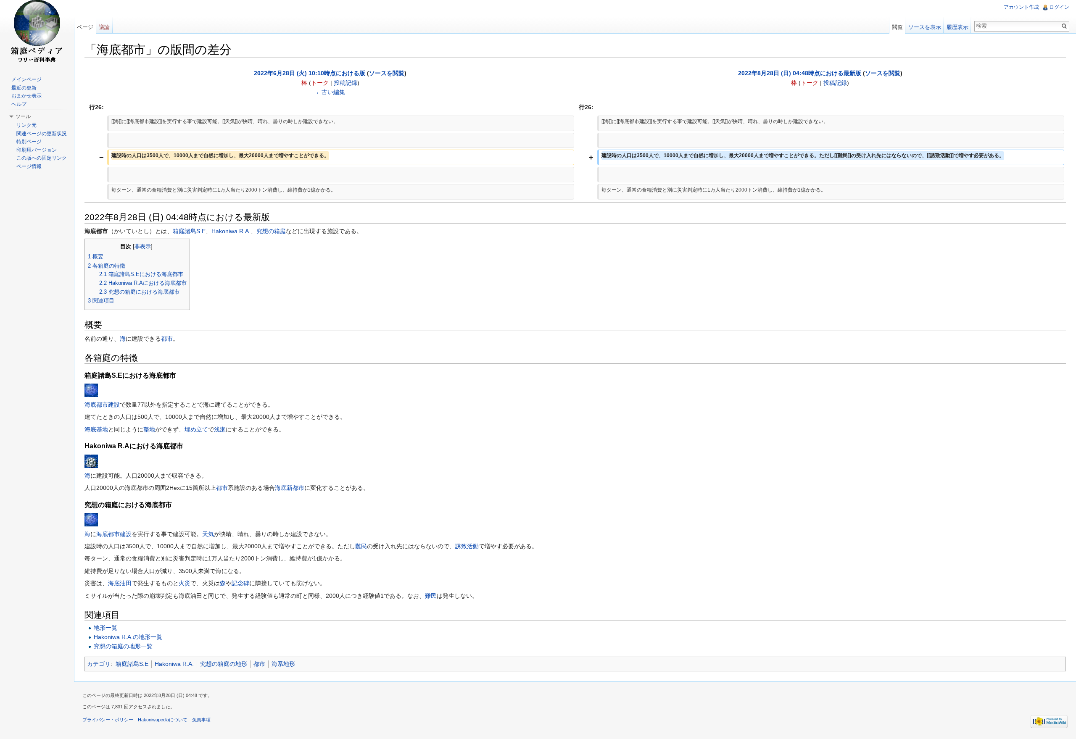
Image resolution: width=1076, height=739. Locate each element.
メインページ (26, 79)
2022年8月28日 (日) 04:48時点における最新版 (799, 73)
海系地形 (283, 663)
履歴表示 (957, 27)
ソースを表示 (924, 27)
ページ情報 (29, 166)
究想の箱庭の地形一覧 (123, 646)
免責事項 (201, 719)
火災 (184, 583)
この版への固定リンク (41, 158)
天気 (208, 534)
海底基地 (96, 429)
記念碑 (240, 583)
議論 (104, 27)
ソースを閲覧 (386, 73)
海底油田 (120, 583)
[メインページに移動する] (37, 33)
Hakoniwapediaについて (162, 719)
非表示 (142, 247)
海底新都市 (289, 487)
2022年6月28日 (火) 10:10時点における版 (309, 73)
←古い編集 (330, 92)
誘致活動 (467, 546)
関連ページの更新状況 (41, 134)
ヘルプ (18, 104)
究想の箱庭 (271, 231)
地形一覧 (105, 627)
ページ (85, 27)
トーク (320, 82)
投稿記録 (345, 82)
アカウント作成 (1021, 7)
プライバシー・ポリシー (107, 719)
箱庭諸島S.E (189, 231)
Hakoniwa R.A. (231, 231)
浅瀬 (220, 429)
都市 (167, 338)
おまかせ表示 (26, 96)
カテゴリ (99, 663)
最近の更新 (24, 88)
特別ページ (29, 142)
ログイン (1059, 7)
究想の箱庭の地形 (223, 663)
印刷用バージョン (36, 150)
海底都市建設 (102, 404)
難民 (361, 546)
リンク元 (26, 125)
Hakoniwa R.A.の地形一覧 (128, 637)
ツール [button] (23, 116)
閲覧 (897, 27)
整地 (149, 429)
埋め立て (196, 429)
